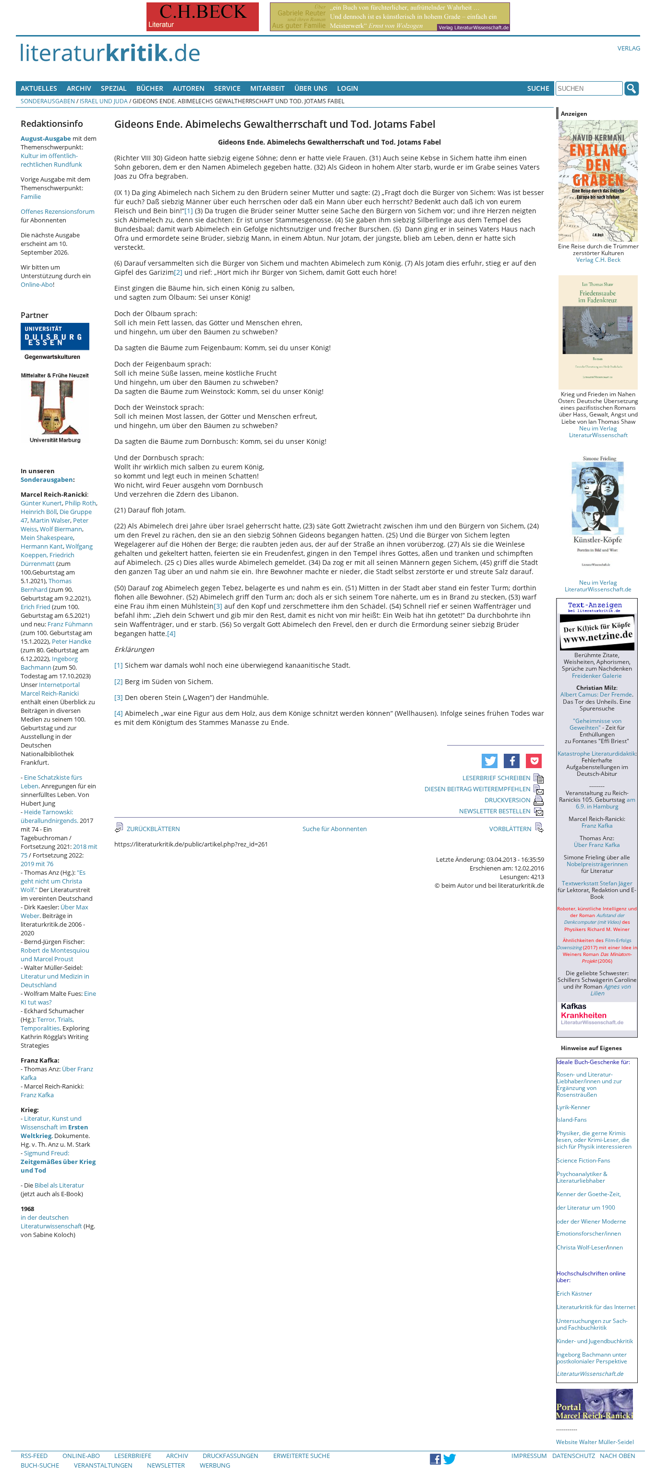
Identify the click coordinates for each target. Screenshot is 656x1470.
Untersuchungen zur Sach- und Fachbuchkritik (592, 1324)
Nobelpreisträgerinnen (597, 864)
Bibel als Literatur (59, 1185)
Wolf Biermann (61, 529)
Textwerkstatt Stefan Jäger (597, 883)
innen (615, 1247)
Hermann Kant (42, 546)
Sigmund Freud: (58, 1162)
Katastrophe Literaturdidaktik (596, 753)
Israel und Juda (104, 101)
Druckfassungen (230, 1455)
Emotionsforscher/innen (589, 1233)
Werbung (215, 1465)
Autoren (189, 88)
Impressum (529, 1455)
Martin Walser (50, 520)
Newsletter (166, 1465)
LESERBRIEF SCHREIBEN (496, 777)
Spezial (114, 88)
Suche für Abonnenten (335, 828)
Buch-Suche (40, 1465)
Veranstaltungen (103, 1465)
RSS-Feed (34, 1455)
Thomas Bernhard (46, 585)
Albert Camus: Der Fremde (596, 694)
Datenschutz (573, 1455)
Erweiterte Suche (301, 1455)
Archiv (79, 88)
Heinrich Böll (39, 511)
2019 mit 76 (37, 863)
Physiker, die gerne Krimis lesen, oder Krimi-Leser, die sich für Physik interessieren (594, 1139)
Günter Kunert (41, 503)
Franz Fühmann (70, 624)
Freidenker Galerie (597, 675)
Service (227, 88)
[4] (171, 633)
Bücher (149, 88)
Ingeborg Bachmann (49, 663)
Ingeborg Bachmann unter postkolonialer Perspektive (592, 1357)
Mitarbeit (267, 88)
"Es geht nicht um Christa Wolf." (53, 881)
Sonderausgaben (48, 101)
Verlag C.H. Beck (598, 259)
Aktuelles (39, 88)
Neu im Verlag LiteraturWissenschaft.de (598, 585)
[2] (178, 272)
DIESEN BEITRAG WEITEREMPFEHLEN (478, 788)
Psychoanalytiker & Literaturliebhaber (582, 1177)
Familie (31, 196)
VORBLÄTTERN (511, 828)
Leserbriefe (132, 1455)
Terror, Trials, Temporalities (47, 1023)
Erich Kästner (574, 1293)
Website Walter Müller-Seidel (595, 1442)
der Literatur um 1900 (586, 1207)
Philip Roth (80, 503)
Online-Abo (37, 284)
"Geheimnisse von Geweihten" (595, 724)
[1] (188, 210)
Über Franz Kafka (597, 844)
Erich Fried (35, 606)
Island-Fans (572, 1119)
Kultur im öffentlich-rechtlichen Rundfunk (51, 160)
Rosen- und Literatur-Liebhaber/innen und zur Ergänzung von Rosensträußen (589, 1084)
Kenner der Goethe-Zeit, (589, 1194)
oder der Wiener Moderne (591, 1221)
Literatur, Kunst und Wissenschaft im (54, 1127)
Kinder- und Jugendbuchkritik (595, 1341)
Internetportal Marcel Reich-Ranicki (50, 689)
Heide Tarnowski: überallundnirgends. (49, 816)
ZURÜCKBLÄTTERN (152, 828)
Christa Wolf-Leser (581, 1247)
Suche (538, 88)
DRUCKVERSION (508, 800)
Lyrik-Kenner (573, 1107)
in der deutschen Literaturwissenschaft (51, 1221)
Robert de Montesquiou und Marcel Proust (55, 954)
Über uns (311, 88)
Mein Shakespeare (47, 537)
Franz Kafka (37, 1094)
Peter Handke (71, 641)
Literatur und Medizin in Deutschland (55, 980)
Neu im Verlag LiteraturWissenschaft (598, 431)
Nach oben (617, 1455)
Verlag (629, 48)
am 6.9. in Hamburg (605, 803)
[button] (490, 761)
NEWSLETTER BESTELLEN (495, 811)
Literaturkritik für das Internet (596, 1307)
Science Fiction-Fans (583, 1160)
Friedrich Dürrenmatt (47, 559)
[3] (218, 606)
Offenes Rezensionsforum (58, 211)
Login (347, 88)
